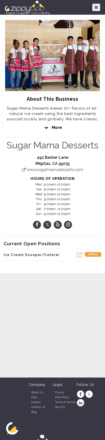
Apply (93, 254)
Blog (34, 412)
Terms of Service (65, 402)
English (11, 13)
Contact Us (38, 407)
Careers (36, 402)
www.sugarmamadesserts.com (54, 169)
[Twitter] (89, 394)
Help (34, 397)
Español (23, 13)
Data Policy (62, 397)
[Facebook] (80, 394)
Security (60, 407)
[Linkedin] (80, 403)
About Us (37, 392)
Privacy (59, 392)
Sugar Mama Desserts (52, 145)
